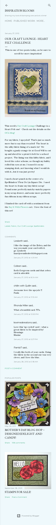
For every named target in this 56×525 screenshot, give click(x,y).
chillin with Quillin (22, 285)
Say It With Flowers (19, 207)
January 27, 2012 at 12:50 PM (26, 314)
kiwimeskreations (23, 322)
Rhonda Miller (21, 305)
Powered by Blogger (30, 516)
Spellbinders (39, 226)
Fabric (13, 226)
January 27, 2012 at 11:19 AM (25, 297)
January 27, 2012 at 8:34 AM (26, 277)
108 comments (18, 443)
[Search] (49, 5)
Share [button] (7, 222)
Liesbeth (18, 241)
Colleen (18, 266)
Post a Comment (13, 368)
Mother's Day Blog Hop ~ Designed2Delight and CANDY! (25, 434)
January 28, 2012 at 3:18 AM (26, 362)
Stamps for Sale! (18, 492)
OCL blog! (10, 133)
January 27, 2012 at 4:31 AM (25, 257)
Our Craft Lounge (26, 126)
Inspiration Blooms (19, 10)
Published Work (24, 21)
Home (8, 21)
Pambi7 (18, 347)
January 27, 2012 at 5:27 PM (26, 339)
